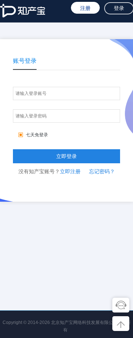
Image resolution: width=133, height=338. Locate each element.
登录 (119, 8)
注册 (85, 8)
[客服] (119, 305)
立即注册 (70, 171)
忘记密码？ (102, 171)
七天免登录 (37, 134)
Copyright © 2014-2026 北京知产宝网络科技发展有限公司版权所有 (67, 323)
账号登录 (25, 61)
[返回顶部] (119, 323)
